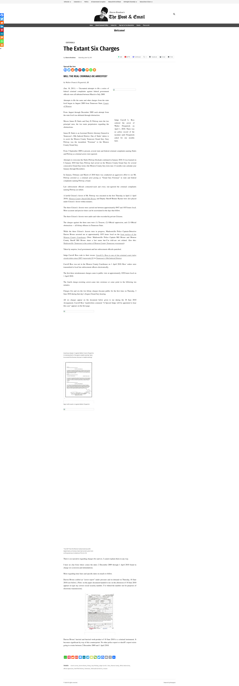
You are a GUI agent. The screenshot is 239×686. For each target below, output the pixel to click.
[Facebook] (65, 69)
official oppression (68, 668)
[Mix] (87, 69)
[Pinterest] (80, 69)
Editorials (66, 2)
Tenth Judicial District (96, 668)
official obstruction (125, 665)
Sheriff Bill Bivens (79, 668)
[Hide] (0, 48)
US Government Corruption (98, 2)
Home (91, 25)
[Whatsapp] (90, 69)
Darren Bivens (82, 665)
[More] (94, 69)
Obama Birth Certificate (114, 2)
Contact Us (113, 25)
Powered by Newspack (170, 682)
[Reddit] (72, 69)
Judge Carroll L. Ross (104, 665)
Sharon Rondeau (70, 57)
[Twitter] (69, 69)
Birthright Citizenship (129, 2)
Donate (138, 25)
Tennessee (87, 668)
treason (105, 668)
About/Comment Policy (101, 25)
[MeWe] (83, 69)
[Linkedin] (76, 69)
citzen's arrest (74, 665)
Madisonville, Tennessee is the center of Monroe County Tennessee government (93, 243)
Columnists (77, 2)
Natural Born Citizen (145, 2)
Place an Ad (146, 25)
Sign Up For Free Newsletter (126, 25)
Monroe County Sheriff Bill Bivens (82, 198)
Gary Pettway (94, 665)
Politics (86, 2)
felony (89, 665)
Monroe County (115, 665)
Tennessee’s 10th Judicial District (109, 258)
